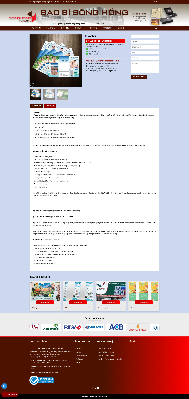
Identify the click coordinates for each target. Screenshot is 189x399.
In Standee (67, 308)
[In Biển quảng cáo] (111, 291)
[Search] (155, 28)
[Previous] (33, 60)
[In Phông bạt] (45, 291)
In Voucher (109, 35)
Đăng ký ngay (45, 302)
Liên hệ (121, 28)
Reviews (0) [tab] (50, 106)
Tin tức (78, 28)
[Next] (78, 60)
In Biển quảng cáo (102, 308)
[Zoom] (32, 85)
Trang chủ (50, 28)
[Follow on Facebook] (152, 1)
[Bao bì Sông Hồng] (39, 15)
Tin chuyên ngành (81, 355)
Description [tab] (36, 106)
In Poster (132, 308)
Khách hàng (92, 28)
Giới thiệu (65, 28)
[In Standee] (78, 291)
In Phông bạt (35, 308)
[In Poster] (143, 291)
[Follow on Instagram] (154, 1)
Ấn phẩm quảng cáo (98, 35)
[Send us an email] (158, 1)
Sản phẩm (36, 28)
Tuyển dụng (107, 28)
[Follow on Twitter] (156, 1)
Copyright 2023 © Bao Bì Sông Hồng (94, 396)
